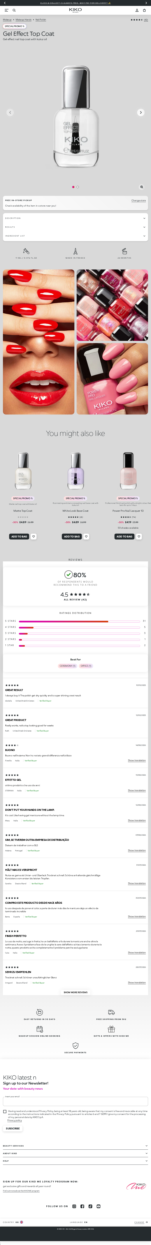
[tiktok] (90, 1206)
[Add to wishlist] (34, 536)
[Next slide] (146, 3)
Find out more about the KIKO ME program (21, 1191)
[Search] (14, 10)
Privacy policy (14, 1120)
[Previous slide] (5, 3)
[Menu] (6, 10)
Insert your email (12, 1096)
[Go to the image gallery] (75, 113)
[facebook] (82, 1206)
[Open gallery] (142, 187)
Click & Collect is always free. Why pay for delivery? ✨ (75, 3)
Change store (138, 200)
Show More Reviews (75, 992)
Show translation (137, 760)
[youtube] (98, 1206)
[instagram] (74, 1206)
